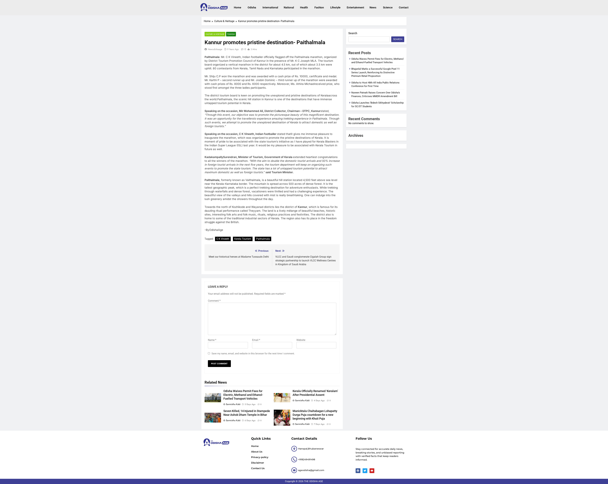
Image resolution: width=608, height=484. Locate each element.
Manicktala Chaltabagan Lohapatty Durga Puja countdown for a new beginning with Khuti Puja (315, 414)
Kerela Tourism (242, 238)
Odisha (252, 7)
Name (212, 340)
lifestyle (335, 7)
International (270, 7)
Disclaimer (257, 462)
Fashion (319, 7)
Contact (403, 7)
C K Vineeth (222, 238)
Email (256, 340)
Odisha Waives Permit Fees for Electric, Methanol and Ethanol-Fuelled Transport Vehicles (243, 394)
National (289, 7)
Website (300, 340)
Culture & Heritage (215, 34)
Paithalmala (263, 238)
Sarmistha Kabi (233, 404)
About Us (256, 451)
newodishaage (215, 49)
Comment (214, 300)
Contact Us (258, 468)
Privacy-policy (259, 457)
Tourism (231, 34)
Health (304, 7)
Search (352, 33)
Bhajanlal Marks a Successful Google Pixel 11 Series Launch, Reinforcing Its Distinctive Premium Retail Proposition (375, 72)
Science (388, 7)
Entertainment (355, 7)
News (373, 7)
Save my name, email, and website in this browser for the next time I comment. (253, 353)
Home (237, 7)
